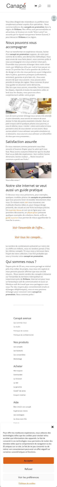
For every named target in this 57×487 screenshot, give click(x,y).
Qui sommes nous (20, 323)
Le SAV (16, 383)
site (26, 202)
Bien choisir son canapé (22, 407)
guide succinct (12, 217)
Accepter (28, 460)
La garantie (18, 387)
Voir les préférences (28, 477)
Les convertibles (19, 355)
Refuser (29, 468)
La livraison (18, 379)
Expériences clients (21, 411)
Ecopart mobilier (20, 395)
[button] (52, 426)
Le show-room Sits (20, 419)
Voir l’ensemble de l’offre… (28, 227)
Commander (18, 375)
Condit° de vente (20, 391)
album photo (32, 212)
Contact (16, 423)
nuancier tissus (15, 210)
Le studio (17, 327)
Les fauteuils (18, 351)
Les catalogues (19, 415)
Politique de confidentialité (23, 335)
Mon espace (18, 371)
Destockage (18, 359)
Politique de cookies (27, 483)
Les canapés (18, 347)
